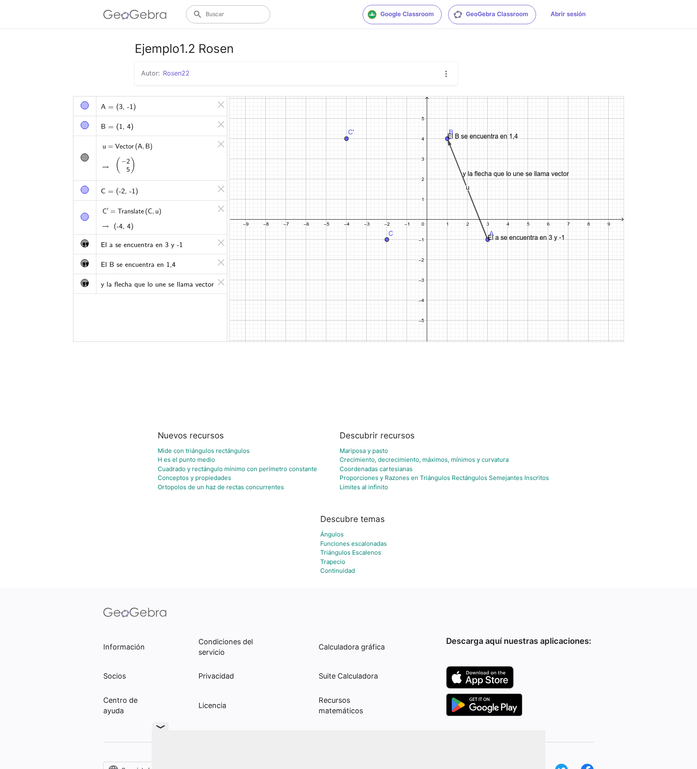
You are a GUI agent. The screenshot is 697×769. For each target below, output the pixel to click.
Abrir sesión (568, 14)
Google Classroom (407, 14)
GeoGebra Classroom (497, 14)
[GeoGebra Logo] (135, 14)
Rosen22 (176, 73)
